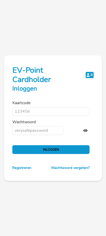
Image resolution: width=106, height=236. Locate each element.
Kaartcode (21, 103)
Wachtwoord (24, 122)
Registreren (21, 167)
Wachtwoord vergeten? (70, 167)
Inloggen (51, 150)
